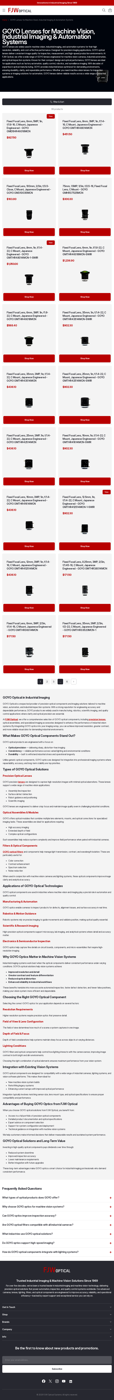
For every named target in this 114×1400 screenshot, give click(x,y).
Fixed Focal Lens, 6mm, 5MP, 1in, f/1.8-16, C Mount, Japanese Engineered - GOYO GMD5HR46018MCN (25, 126)
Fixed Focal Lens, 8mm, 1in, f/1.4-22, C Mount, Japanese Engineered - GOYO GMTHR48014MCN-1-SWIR (25, 252)
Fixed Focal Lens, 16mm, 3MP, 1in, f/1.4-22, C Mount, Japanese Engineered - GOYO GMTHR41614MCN (28, 500)
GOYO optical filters (13, 851)
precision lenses (97, 719)
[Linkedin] (70, 1381)
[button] (110, 10)
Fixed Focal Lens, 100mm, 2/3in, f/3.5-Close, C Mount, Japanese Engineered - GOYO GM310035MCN (29, 189)
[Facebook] (43, 1381)
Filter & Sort (58, 101)
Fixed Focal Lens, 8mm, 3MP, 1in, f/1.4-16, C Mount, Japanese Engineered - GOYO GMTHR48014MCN (84, 124)
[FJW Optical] (19, 10)
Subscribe (57, 1369)
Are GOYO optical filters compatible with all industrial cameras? (37, 1224)
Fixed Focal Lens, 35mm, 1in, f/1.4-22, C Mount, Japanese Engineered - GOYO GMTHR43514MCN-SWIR (84, 316)
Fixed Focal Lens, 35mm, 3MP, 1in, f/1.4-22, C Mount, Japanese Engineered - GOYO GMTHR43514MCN (29, 377)
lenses (21, 781)
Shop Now (29, 170)
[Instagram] (57, 1381)
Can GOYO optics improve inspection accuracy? (29, 1215)
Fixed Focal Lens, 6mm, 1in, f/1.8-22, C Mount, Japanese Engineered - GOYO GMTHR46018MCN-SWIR (84, 251)
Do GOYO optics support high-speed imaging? (28, 1242)
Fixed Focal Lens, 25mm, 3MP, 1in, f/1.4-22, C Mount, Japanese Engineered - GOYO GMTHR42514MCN (29, 439)
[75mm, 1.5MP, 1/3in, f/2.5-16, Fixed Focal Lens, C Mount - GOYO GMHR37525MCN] (85, 214)
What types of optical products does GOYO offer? (30, 1197)
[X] (50, 1381)
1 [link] (40, 681)
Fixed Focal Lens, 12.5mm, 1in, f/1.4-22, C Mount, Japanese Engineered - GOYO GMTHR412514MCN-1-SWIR (79, 502)
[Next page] (73, 681)
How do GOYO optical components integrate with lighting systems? (40, 1251)
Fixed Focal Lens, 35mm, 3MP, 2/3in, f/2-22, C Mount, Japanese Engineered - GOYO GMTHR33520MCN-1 (84, 627)
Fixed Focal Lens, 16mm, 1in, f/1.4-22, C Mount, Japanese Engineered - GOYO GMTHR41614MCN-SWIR (84, 439)
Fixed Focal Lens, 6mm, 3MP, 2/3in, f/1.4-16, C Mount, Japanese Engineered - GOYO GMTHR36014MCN (29, 627)
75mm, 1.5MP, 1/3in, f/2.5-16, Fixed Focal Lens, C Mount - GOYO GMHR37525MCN (85, 189)
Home (4, 20)
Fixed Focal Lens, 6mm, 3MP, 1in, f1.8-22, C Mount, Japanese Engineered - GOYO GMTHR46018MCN (27, 316)
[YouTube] (63, 1381)
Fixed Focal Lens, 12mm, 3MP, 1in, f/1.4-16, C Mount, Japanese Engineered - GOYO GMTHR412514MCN (28, 565)
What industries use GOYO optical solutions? (27, 1233)
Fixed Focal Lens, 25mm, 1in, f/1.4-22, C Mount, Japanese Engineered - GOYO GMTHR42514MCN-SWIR (84, 377)
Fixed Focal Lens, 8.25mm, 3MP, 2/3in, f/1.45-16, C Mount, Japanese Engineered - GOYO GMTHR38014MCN (85, 565)
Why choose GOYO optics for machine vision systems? (33, 1206)
